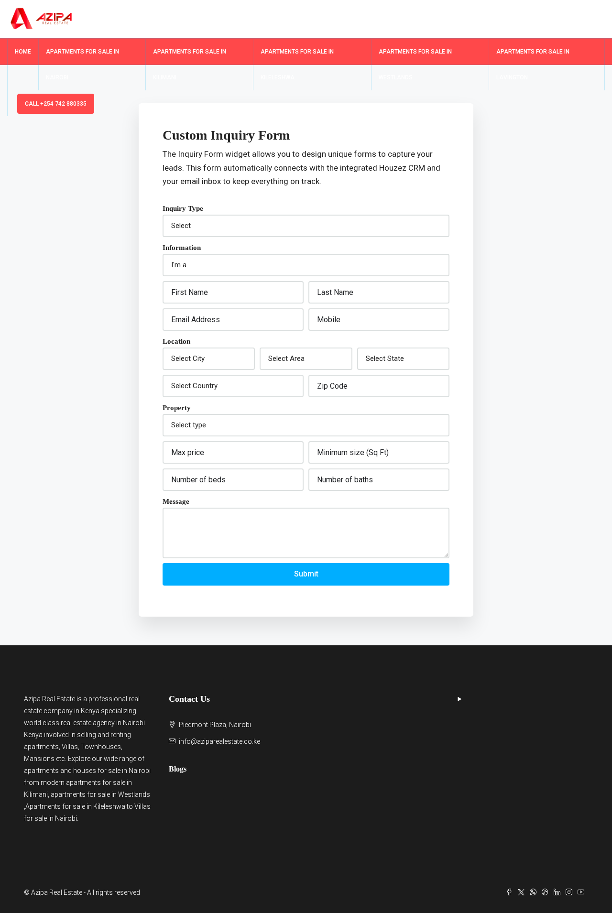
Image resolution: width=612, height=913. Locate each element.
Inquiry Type (183, 208)
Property (177, 408)
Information (182, 247)
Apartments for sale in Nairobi (82, 64)
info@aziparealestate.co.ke (219, 741)
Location (176, 341)
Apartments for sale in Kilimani (189, 64)
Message (176, 501)
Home (23, 51)
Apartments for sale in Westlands (415, 64)
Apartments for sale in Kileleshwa (297, 64)
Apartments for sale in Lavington (532, 64)
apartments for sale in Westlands (100, 794)
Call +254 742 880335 (56, 103)
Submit (306, 573)
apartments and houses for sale (72, 770)
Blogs (177, 769)
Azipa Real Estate (49, 699)
